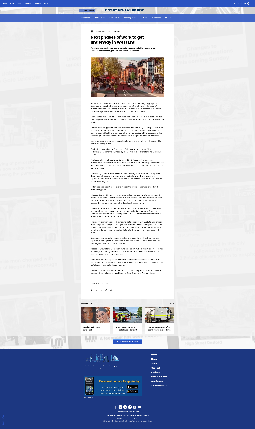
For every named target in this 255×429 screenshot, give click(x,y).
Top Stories (144, 18)
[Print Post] (111, 290)
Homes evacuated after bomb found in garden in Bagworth (159, 328)
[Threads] (245, 3)
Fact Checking (131, 415)
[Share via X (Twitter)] (96, 290)
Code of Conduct (143, 415)
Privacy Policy (111, 415)
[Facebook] (235, 3)
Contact (155, 368)
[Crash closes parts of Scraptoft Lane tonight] (127, 315)
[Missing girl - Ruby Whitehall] (95, 315)
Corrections (121, 415)
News (154, 359)
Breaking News (130, 18)
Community (156, 18)
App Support (157, 381)
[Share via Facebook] (92, 290)
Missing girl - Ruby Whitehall (91, 328)
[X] (238, 3)
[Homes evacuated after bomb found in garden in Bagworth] (159, 315)
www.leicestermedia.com (128, 411)
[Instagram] (241, 3)
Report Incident (159, 376)
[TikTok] (248, 3)
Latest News (100, 18)
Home (154, 354)
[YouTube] (139, 407)
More (167, 18)
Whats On (104, 283)
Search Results (159, 385)
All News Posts (86, 18)
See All (172, 303)
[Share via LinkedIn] (101, 290)
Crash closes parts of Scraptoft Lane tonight (126, 328)
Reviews (155, 372)
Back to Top (3, 420)
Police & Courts (114, 18)
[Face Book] (116, 407)
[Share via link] (106, 290)
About (154, 363)
